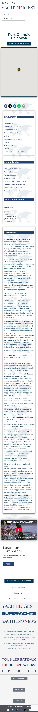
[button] (34, 26)
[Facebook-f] (21, 710)
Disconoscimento (19, 587)
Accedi (8, 564)
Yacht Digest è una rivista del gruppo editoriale (19, 631)
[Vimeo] (30, 710)
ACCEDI (6, 14)
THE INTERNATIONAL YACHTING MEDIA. (19, 634)
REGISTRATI (8, 18)
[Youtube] (8, 710)
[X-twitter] (25, 710)
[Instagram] (17, 710)
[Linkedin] (13, 710)
